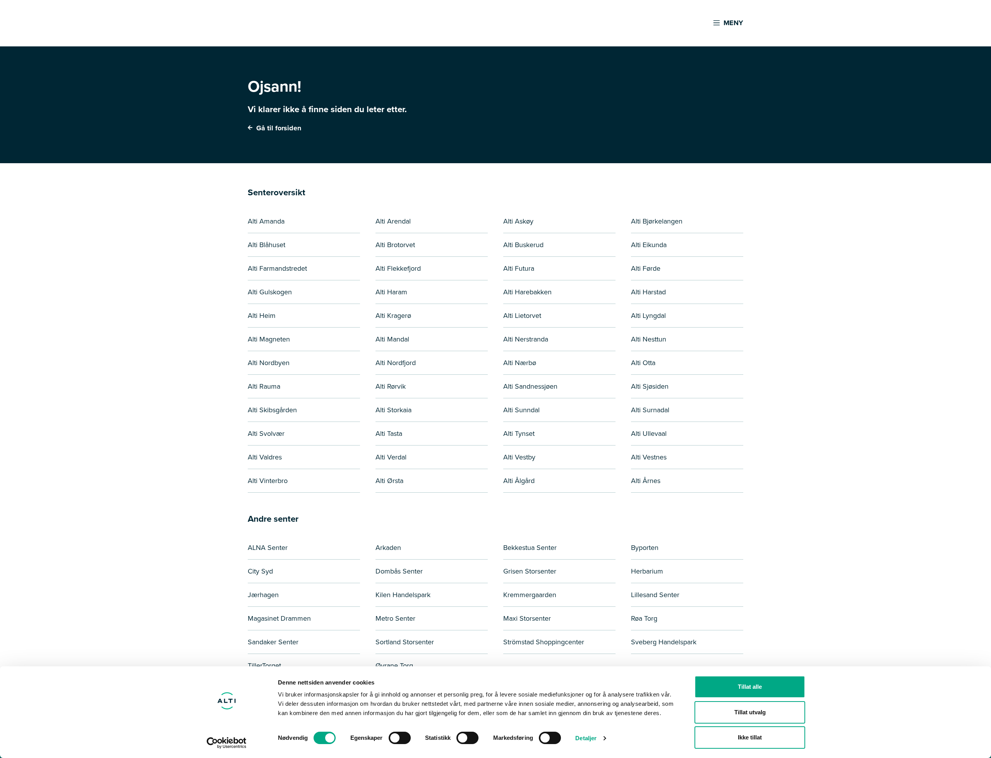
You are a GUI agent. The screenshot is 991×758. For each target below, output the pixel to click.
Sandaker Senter (273, 642)
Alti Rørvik (390, 386)
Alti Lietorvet (522, 316)
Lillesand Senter (655, 595)
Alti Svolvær (266, 434)
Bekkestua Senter (530, 548)
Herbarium (647, 571)
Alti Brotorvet (395, 245)
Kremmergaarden (529, 595)
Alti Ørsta (389, 481)
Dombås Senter (399, 571)
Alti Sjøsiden (650, 386)
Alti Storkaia (393, 410)
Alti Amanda (266, 221)
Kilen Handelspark (402, 595)
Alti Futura (518, 268)
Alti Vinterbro (268, 481)
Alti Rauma (264, 386)
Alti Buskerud (523, 245)
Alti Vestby (519, 457)
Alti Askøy (518, 221)
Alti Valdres (265, 457)
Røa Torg (644, 618)
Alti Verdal (390, 457)
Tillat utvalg (750, 712)
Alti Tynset (519, 434)
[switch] (400, 738)
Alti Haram (391, 292)
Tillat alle (750, 686)
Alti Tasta (388, 434)
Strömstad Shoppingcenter (543, 642)
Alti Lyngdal (648, 316)
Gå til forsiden (277, 128)
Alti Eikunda (649, 245)
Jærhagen (263, 595)
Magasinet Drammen (279, 618)
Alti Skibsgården (272, 410)
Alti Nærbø (519, 363)
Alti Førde (645, 268)
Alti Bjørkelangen (656, 221)
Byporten (644, 548)
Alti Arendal (393, 221)
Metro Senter (395, 618)
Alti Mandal (392, 339)
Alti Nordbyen (269, 363)
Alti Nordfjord (395, 363)
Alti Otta (643, 363)
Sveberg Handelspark (663, 642)
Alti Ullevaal (649, 434)
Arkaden (388, 548)
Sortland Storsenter (404, 642)
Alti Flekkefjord (398, 268)
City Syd (260, 571)
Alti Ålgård (519, 481)
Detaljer (586, 738)
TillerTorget (264, 666)
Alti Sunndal (521, 410)
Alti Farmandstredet (277, 268)
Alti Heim (262, 316)
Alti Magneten (269, 339)
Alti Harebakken (527, 292)
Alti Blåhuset (266, 245)
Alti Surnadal (650, 410)
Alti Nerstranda (525, 339)
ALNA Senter (268, 548)
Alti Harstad (648, 292)
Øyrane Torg (394, 666)
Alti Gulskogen (270, 292)
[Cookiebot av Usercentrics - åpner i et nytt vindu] (227, 743)
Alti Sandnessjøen (530, 386)
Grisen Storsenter (529, 571)
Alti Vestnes (649, 457)
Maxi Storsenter (527, 618)
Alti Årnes (645, 481)
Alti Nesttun (648, 339)
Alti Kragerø (393, 316)
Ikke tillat (750, 737)
